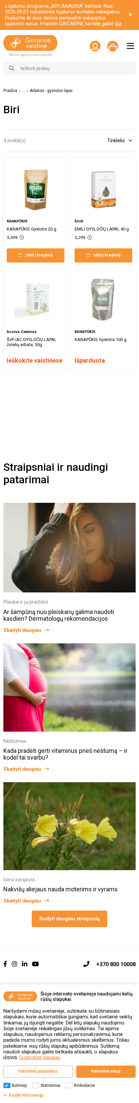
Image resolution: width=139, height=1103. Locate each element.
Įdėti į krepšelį (39, 255)
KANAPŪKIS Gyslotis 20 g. (32, 229)
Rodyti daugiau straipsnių (69, 919)
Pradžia (10, 91)
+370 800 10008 (116, 964)
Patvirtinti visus (106, 1071)
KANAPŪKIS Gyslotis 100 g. (101, 339)
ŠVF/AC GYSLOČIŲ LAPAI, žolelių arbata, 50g (31, 342)
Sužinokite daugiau (39, 1057)
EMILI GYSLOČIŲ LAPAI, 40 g (102, 229)
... (23, 91)
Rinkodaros (84, 1085)
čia (118, 24)
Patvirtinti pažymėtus (38, 1071)
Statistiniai (50, 1085)
